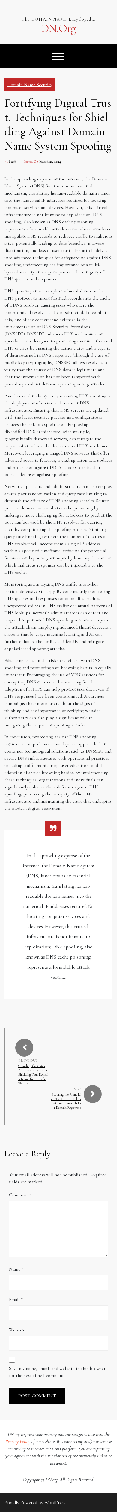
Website (17, 1330)
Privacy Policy (17, 1442)
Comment (20, 1195)
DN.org (58, 28)
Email (16, 1299)
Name (16, 1269)
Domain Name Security (30, 85)
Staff (12, 161)
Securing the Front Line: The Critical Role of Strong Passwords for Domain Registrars (66, 1100)
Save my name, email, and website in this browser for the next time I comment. (57, 1371)
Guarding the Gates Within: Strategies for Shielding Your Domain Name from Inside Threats (33, 1074)
